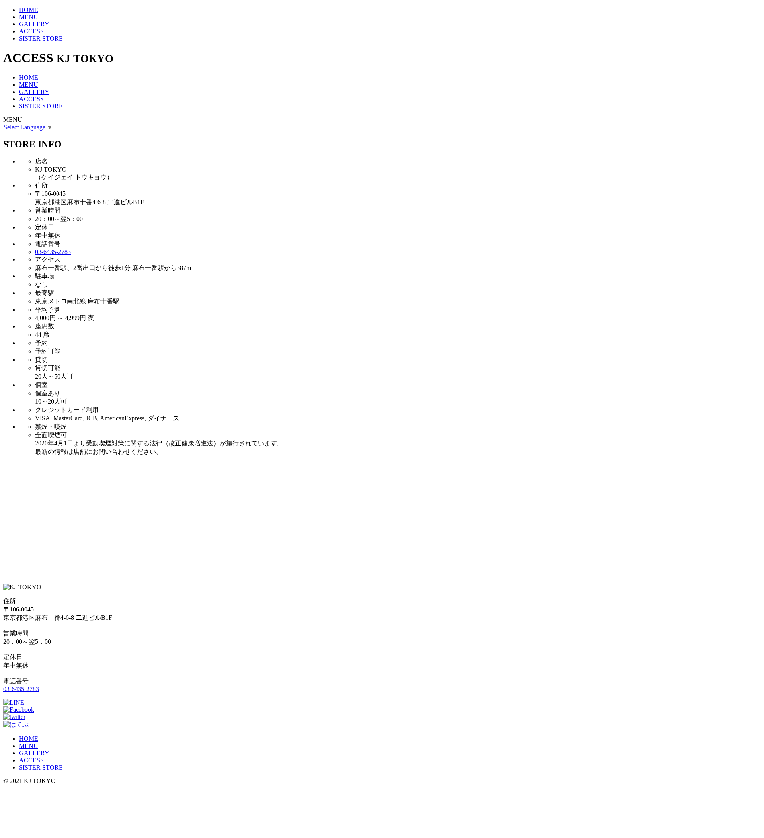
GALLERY (34, 24)
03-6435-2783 (53, 251)
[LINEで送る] (13, 702)
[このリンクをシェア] (18, 709)
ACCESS (31, 31)
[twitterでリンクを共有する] (14, 716)
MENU (28, 17)
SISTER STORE (41, 38)
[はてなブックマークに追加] (16, 724)
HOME (28, 9)
